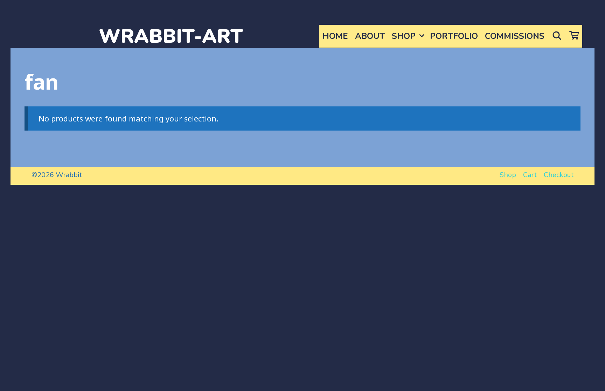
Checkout (558, 175)
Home (335, 36)
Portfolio (454, 36)
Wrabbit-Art (171, 36)
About (370, 36)
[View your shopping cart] (574, 36)
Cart (530, 175)
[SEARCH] (557, 36)
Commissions (514, 36)
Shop (404, 36)
